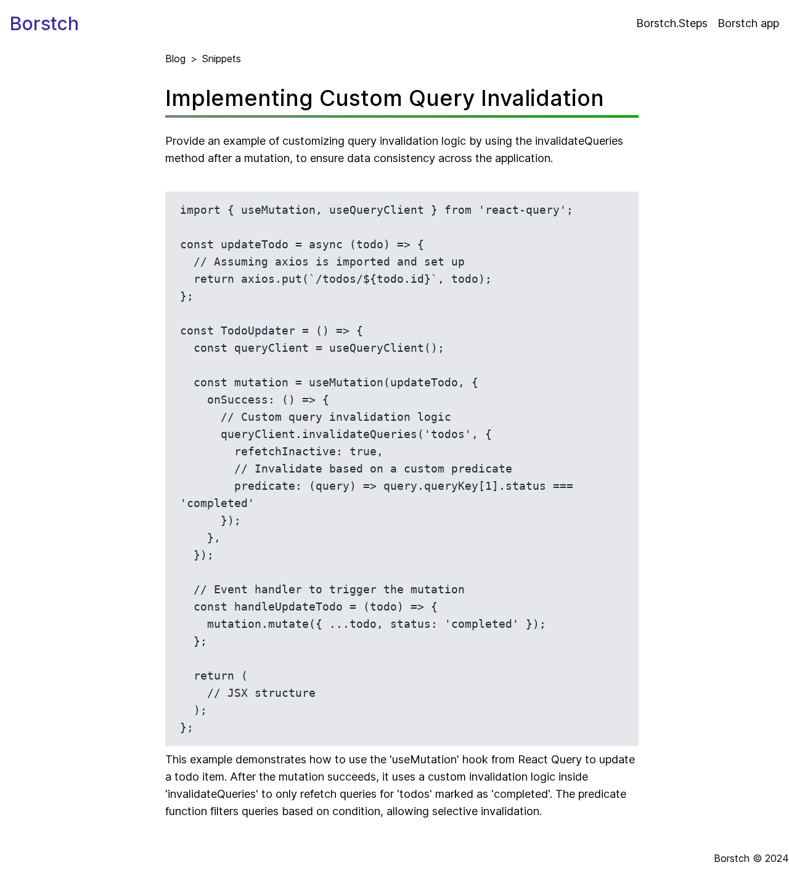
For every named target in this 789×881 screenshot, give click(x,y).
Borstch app (748, 23)
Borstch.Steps (672, 23)
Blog (175, 58)
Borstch (44, 23)
